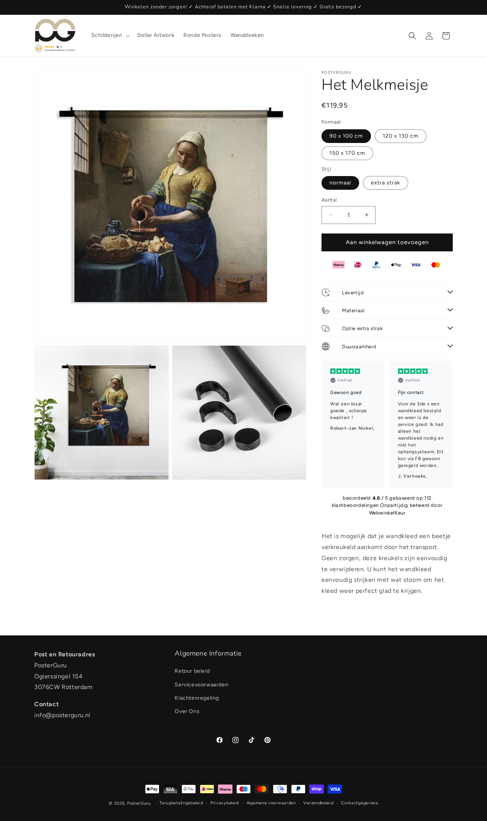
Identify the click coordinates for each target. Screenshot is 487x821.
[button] (110, 35)
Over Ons (187, 711)
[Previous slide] (331, 424)
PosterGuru (139, 803)
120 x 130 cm (401, 136)
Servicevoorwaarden (201, 684)
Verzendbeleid (318, 802)
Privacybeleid (224, 802)
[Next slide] (444, 424)
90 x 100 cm (346, 136)
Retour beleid (192, 671)
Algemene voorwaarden (271, 802)
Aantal (329, 200)
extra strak (385, 182)
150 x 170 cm (347, 153)
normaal (340, 182)
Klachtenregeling (197, 697)
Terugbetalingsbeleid (181, 802)
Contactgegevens (359, 802)
